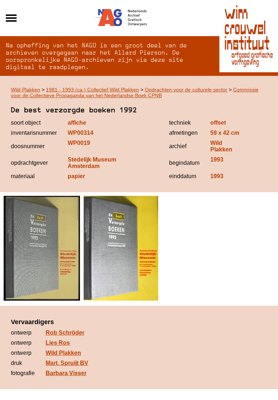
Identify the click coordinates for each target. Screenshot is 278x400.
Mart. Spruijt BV (67, 363)
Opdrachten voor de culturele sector (186, 90)
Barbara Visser (66, 373)
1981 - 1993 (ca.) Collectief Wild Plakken (92, 90)
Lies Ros (58, 343)
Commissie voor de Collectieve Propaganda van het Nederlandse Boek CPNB (134, 92)
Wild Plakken (25, 90)
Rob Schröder (65, 333)
